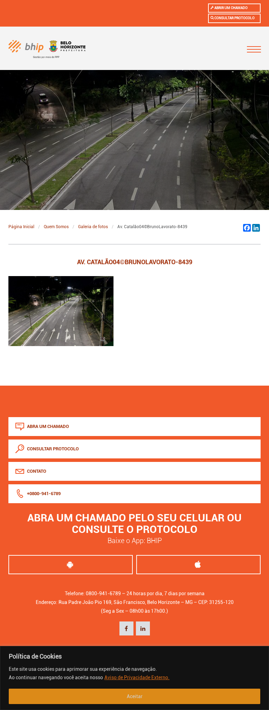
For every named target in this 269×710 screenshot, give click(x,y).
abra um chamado (47, 426)
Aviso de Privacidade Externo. (137, 677)
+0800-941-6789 (43, 493)
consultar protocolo (52, 448)
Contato (36, 471)
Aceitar (135, 696)
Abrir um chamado (231, 8)
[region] (134, 678)
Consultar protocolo (234, 18)
